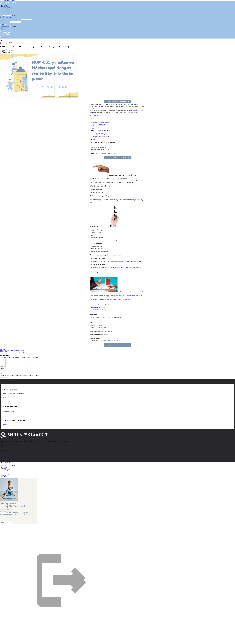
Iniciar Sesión (2, 24)
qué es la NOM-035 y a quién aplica (125, 182)
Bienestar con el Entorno (7, 42)
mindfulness (132, 110)
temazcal (121, 267)
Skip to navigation (3, 0)
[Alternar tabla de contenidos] (91, 118)
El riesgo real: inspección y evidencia (101, 125)
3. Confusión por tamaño (100, 134)
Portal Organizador (8, 12)
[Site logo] (9, 3)
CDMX (124, 295)
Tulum (110, 299)
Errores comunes (96, 128)
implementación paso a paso (136, 240)
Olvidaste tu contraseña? (4, 26)
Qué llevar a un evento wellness (99, 309)
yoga (137, 201)
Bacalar (115, 299)
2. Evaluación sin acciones (101, 133)
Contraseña (4, 22)
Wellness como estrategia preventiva (101, 136)
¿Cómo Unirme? (8, 7)
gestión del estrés (139, 110)
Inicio (1, 42)
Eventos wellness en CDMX (98, 307)
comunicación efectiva (135, 261)
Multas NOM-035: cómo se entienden (101, 122)
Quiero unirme (5, 514)
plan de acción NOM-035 (122, 240)
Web (1, 373)
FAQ (94, 139)
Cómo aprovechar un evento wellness (101, 310)
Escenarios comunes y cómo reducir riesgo (102, 130)
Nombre (2, 368)
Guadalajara (129, 295)
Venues (6, 10)
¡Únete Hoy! (5, 424)
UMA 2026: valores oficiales (99, 124)
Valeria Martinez (10, 50)
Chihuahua (119, 295)
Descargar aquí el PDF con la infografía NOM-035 (117, 101)
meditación (133, 201)
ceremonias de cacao (114, 267)
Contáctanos (5, 397)
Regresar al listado (3, 351)
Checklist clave (99, 127)
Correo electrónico (4, 370)
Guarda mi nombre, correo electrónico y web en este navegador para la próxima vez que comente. (20, 375)
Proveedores (7, 9)
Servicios (6, 8)
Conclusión (95, 137)
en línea (128, 299)
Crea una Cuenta (8, 17)
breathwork (94, 112)
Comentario (2, 366)
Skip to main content (11, 0)
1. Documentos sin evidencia (101, 131)
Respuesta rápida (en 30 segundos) (100, 121)
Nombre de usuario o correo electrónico (10, 19)
